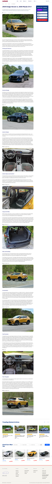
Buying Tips (17, 474)
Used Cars (44, 9)
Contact (26, 473)
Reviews (17, 473)
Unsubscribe (44, 478)
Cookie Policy (44, 473)
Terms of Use (44, 470)
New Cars (39, 9)
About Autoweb (27, 470)
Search (47, 444)
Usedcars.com (35, 470)
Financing (17, 476)
